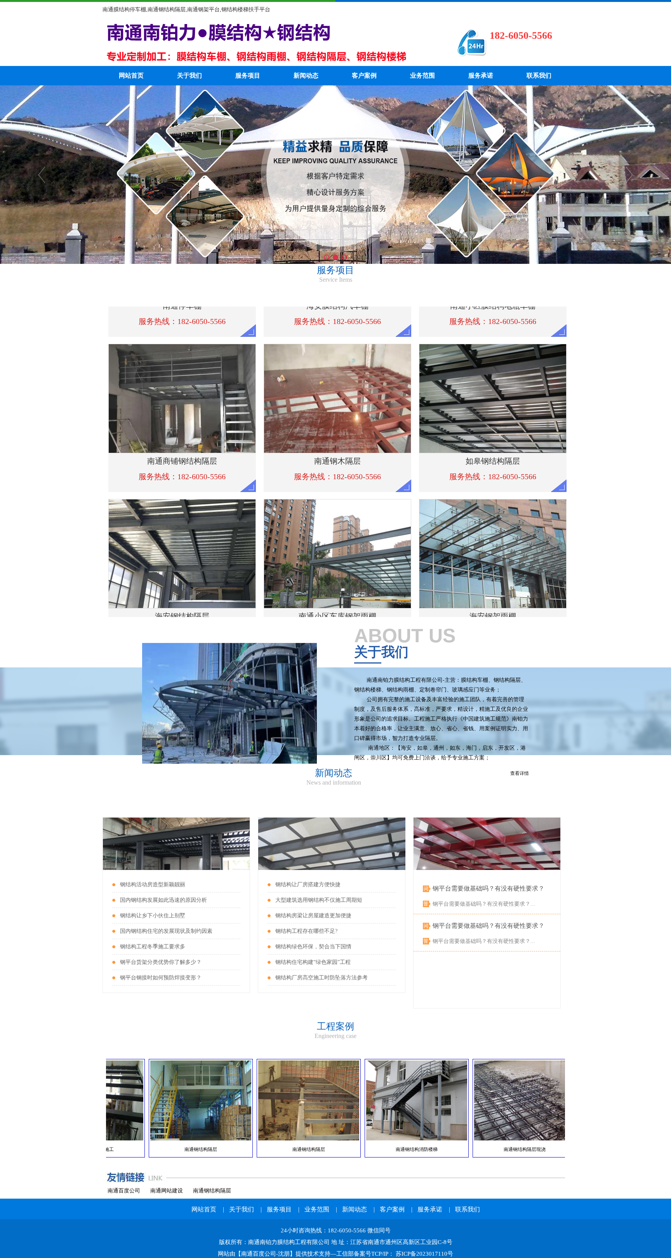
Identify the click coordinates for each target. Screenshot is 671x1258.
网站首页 (131, 75)
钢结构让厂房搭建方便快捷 (308, 884)
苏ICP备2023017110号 (423, 1254)
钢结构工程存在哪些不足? (306, 931)
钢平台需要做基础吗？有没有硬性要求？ (488, 888)
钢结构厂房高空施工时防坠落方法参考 (321, 978)
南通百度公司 (124, 1190)
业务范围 (422, 75)
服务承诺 (480, 75)
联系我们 (539, 75)
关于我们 (189, 75)
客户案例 (364, 75)
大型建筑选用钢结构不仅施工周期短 (318, 900)
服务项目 (247, 75)
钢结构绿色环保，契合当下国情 (313, 947)
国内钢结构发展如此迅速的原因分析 (163, 900)
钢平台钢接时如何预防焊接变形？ (161, 978)
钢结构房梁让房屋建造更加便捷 (313, 915)
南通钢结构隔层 (212, 1190)
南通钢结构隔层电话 (268, 42)
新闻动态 (306, 75)
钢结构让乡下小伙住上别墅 (152, 915)
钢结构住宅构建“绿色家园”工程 (313, 962)
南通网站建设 (166, 1190)
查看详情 (519, 773)
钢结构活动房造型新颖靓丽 (152, 884)
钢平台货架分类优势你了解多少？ (161, 962)
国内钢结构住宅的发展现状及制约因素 (166, 931)
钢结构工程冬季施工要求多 (152, 947)
